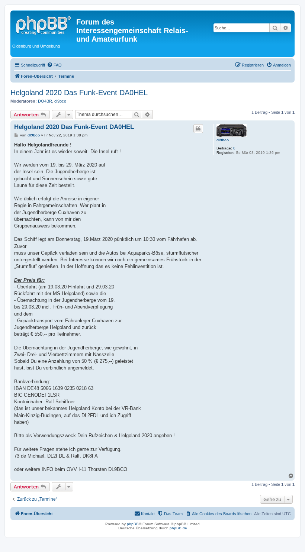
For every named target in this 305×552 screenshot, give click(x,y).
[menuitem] (54, 65)
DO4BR (45, 101)
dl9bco (60, 101)
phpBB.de (178, 528)
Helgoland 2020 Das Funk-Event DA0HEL (79, 92)
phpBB (133, 524)
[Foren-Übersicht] (44, 24)
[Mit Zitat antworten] (198, 128)
